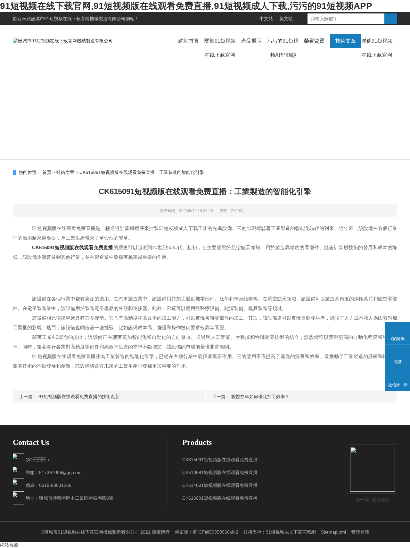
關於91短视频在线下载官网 (220, 48)
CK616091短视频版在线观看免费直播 (220, 498)
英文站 (286, 18)
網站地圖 (9, 544)
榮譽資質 (314, 41)
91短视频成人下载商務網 (291, 532)
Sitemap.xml (333, 532)
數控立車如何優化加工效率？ (260, 396)
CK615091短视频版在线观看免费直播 (72, 247)
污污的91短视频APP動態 (283, 48)
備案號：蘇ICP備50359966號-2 (206, 532)
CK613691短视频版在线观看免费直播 (220, 472)
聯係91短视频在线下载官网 (377, 48)
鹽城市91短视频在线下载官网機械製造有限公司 (78, 18)
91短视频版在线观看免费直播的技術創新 (79, 396)
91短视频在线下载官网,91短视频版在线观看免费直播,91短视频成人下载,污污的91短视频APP (186, 6)
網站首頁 (188, 41)
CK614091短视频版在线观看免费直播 (220, 485)
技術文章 (345, 41)
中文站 (266, 18)
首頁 (46, 172)
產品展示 (251, 41)
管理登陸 (360, 532)
